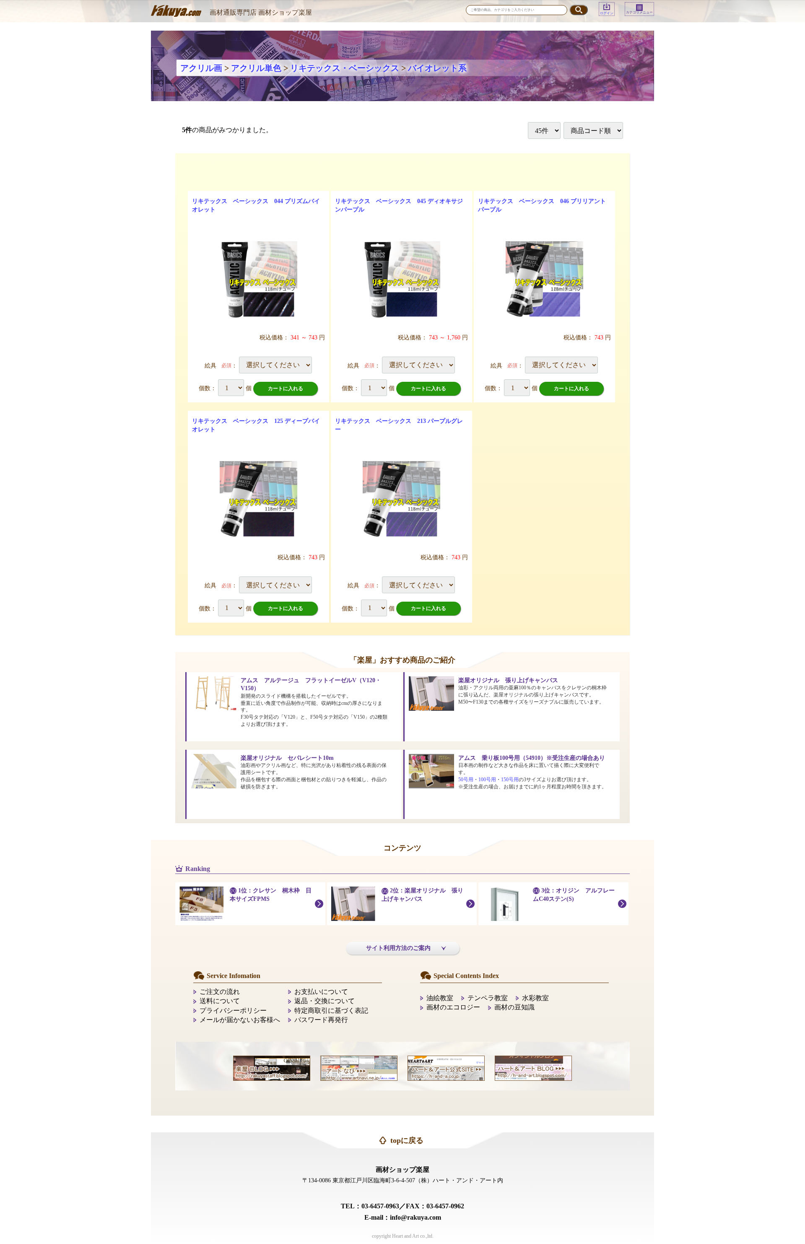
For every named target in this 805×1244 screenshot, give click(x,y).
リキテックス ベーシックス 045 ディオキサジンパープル (399, 205)
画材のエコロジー (453, 1007)
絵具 (210, 365)
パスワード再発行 (321, 1019)
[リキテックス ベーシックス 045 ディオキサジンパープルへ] (401, 280)
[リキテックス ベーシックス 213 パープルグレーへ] (401, 500)
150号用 (510, 779)
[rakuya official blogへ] (271, 1067)
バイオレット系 (437, 68)
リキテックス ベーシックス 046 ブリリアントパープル (542, 205)
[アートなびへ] (358, 1067)
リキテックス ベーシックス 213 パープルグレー (399, 425)
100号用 (487, 779)
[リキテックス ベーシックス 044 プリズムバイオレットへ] (258, 280)
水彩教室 (535, 997)
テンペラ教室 (487, 997)
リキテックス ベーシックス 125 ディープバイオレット (256, 425)
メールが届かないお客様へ (240, 1019)
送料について (220, 1000)
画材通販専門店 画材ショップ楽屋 (261, 12)
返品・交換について (324, 1000)
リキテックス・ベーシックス (344, 68)
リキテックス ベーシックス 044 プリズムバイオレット (256, 205)
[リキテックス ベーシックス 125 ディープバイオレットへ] (258, 500)
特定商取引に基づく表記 (331, 1010)
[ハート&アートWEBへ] (446, 1067)
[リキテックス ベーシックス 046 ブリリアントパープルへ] (544, 280)
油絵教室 (439, 997)
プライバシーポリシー (233, 1010)
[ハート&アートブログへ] (533, 1067)
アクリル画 (201, 68)
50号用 (465, 779)
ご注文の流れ (220, 991)
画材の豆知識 (514, 1007)
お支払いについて (321, 991)
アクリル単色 (256, 68)
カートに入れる (285, 388)
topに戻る (406, 1140)
